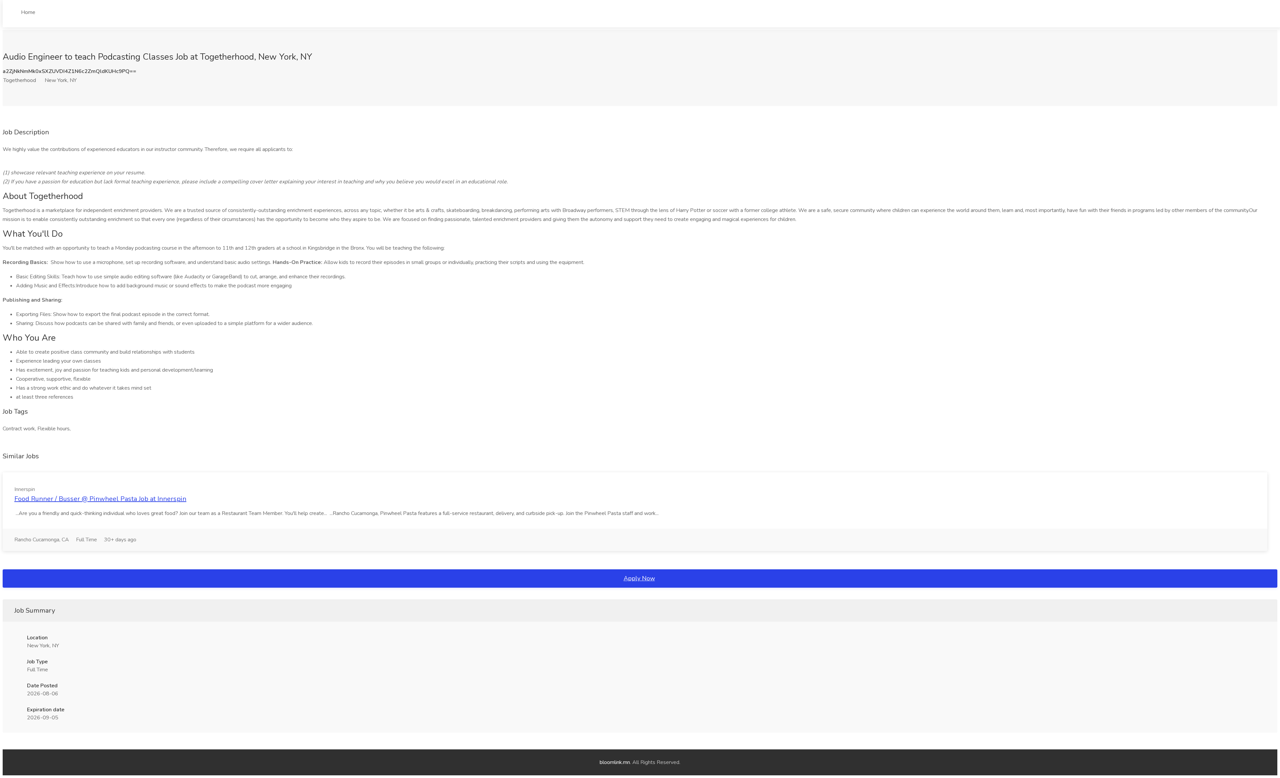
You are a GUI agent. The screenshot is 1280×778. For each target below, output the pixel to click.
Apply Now (639, 578)
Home (28, 12)
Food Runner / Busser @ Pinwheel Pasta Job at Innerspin (100, 498)
